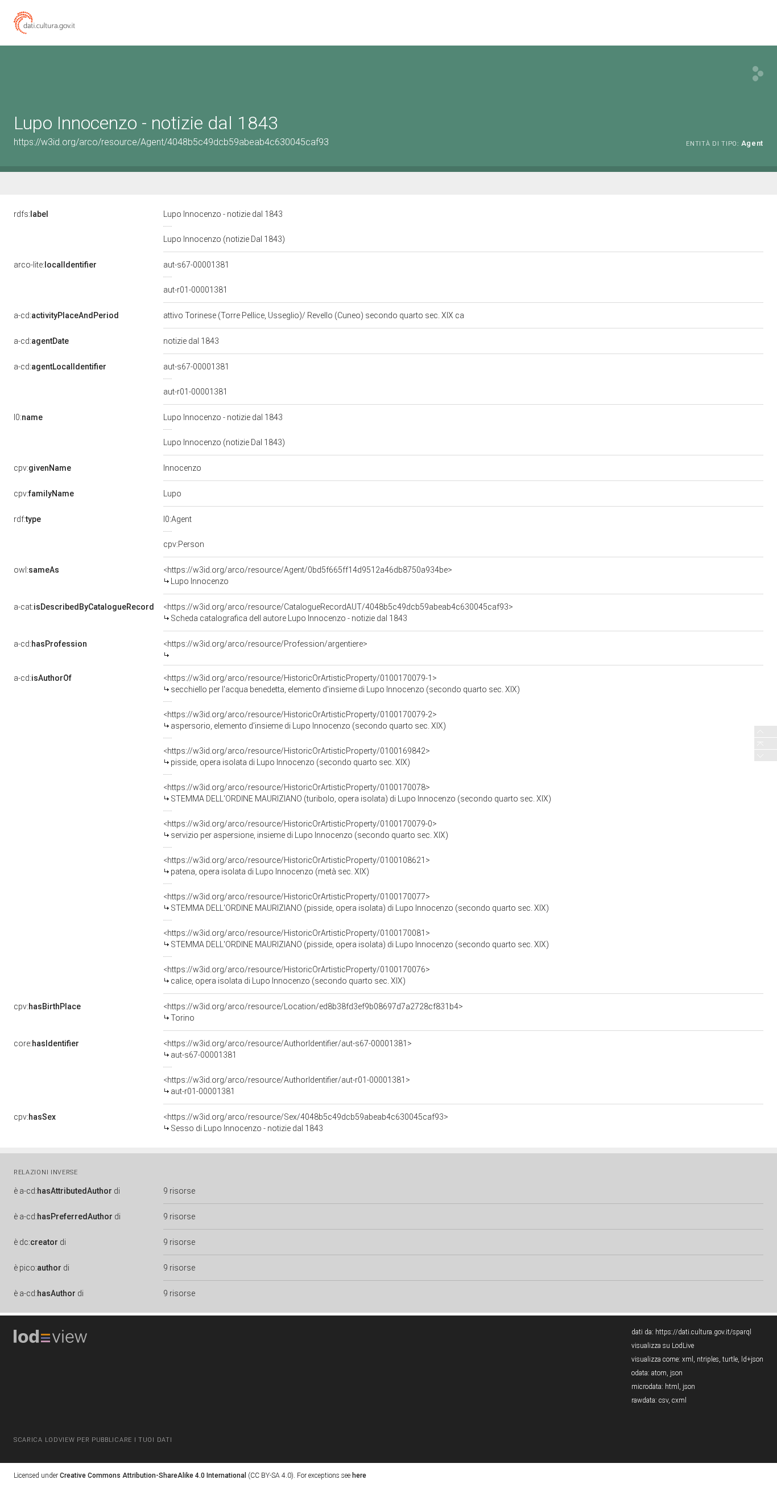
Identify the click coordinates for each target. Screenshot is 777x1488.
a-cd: (66, 315)
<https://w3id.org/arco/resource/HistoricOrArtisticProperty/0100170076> (296, 975)
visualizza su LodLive (662, 1346)
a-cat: (84, 606)
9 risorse (179, 1190)
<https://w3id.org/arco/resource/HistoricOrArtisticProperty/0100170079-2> (304, 720)
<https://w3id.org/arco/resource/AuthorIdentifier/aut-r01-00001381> (286, 1085)
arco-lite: (55, 264)
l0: (28, 417)
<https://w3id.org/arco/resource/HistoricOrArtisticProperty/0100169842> (296, 756)
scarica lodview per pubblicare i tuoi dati (93, 1440)
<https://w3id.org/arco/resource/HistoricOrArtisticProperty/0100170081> (356, 938)
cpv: (42, 467)
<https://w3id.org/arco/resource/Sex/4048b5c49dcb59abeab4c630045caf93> (305, 1122)
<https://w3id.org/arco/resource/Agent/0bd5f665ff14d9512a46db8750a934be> (307, 575)
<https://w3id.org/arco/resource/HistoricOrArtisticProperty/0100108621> (296, 866)
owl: (36, 569)
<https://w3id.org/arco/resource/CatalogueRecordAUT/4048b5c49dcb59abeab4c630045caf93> (338, 612)
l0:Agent (177, 519)
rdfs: (31, 214)
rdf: (27, 519)
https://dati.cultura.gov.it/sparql (703, 1332)
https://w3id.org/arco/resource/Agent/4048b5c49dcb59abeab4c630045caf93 (171, 142)
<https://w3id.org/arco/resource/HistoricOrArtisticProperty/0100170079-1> (341, 683)
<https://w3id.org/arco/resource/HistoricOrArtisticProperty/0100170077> (356, 902)
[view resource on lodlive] (758, 73)
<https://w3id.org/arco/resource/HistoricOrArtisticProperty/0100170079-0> (305, 829)
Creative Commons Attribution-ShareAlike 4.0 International (153, 1475)
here (359, 1475)
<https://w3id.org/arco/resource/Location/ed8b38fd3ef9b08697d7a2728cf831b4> (313, 1012)
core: (46, 1043)
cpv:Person (183, 544)
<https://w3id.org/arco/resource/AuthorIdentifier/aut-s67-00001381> (287, 1049)
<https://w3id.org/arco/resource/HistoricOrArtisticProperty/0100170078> (357, 793)
